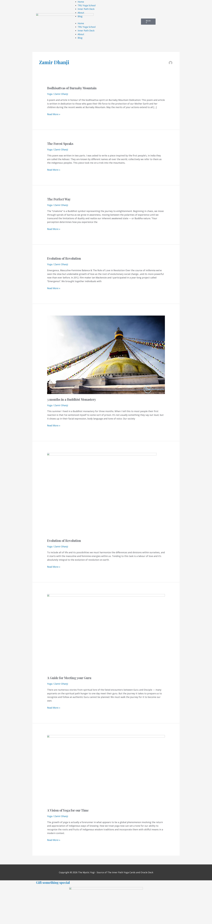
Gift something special (53, 882)
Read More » (53, 114)
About (81, 12)
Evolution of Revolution (64, 258)
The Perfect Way (59, 199)
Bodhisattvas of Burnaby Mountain (72, 88)
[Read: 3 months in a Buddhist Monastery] (106, 354)
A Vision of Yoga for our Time (68, 810)
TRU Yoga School (87, 5)
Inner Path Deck (86, 8)
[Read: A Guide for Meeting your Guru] (106, 632)
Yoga (49, 93)
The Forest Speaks (60, 143)
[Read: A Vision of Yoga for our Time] (106, 769)
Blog (80, 16)
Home (81, 1)
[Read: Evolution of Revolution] (101, 493)
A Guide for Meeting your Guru (69, 678)
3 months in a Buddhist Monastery (71, 399)
